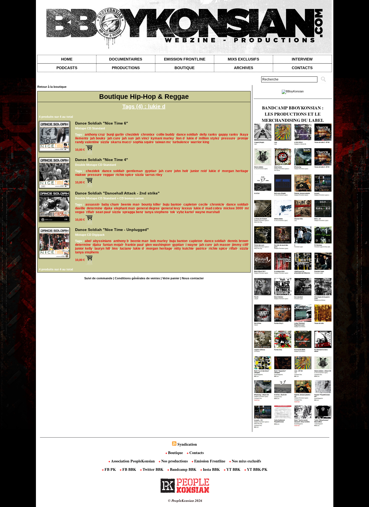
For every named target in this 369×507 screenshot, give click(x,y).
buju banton (172, 204)
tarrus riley (153, 175)
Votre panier (170, 278)
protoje (242, 138)
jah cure (114, 138)
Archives (243, 68)
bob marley (159, 241)
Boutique (184, 68)
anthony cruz (95, 134)
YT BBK (233, 469)
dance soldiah (187, 134)
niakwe (80, 175)
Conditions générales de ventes (137, 278)
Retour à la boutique (51, 86)
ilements (81, 138)
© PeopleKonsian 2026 (185, 500)
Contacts (196, 452)
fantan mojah (113, 245)
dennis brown (237, 241)
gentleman (134, 171)
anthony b (121, 241)
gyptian (150, 171)
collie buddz (165, 134)
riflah (90, 212)
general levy (170, 208)
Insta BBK (211, 469)
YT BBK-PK (256, 469)
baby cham (110, 204)
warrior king (200, 142)
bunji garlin (115, 134)
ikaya (244, 134)
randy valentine (87, 142)
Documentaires (125, 59)
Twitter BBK (153, 469)
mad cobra (213, 208)
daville (80, 208)
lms (115, 248)
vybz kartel (185, 212)
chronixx (148, 134)
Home (66, 59)
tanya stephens (157, 212)
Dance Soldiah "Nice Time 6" (101, 123)
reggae (108, 175)
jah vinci (142, 138)
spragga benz (132, 212)
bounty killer (151, 204)
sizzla (104, 142)
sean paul (103, 212)
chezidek (132, 134)
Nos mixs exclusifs (246, 461)
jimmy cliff (240, 245)
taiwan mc (163, 142)
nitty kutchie (184, 248)
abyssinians (102, 241)
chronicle (217, 204)
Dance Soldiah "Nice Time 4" (101, 159)
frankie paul (134, 245)
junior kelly (83, 248)
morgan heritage (235, 171)
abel (88, 241)
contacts (302, 68)
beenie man (130, 204)
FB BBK (129, 469)
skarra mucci (121, 142)
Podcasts (66, 68)
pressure (228, 138)
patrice (201, 248)
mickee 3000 (233, 208)
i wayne (191, 245)
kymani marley (162, 138)
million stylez (209, 138)
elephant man (124, 208)
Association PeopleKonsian (133, 461)
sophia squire (143, 142)
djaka (108, 208)
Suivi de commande (98, 278)
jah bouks (97, 138)
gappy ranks (228, 134)
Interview (302, 59)
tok (172, 212)
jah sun (127, 138)
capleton (190, 204)
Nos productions (174, 461)
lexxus (187, 208)
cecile (203, 204)
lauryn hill (102, 248)
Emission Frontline (184, 59)
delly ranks (208, 134)
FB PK (110, 469)
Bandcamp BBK (183, 469)
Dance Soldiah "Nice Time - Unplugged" (112, 229)
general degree (148, 208)
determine (94, 208)
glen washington (157, 245)
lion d (180, 138)
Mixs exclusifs (243, 59)
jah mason (222, 245)
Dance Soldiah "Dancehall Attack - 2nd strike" (117, 193)
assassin (92, 204)
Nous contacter (193, 278)
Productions (126, 68)
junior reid (198, 171)
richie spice (124, 175)
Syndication (187, 444)
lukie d (192, 138)
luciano (125, 248)
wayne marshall (207, 212)
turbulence (181, 142)
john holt (181, 171)
